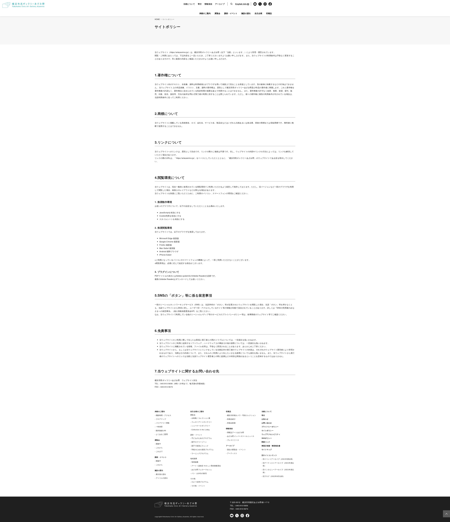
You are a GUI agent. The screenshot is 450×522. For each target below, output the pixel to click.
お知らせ (265, 419)
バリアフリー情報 (162, 423)
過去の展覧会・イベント (236, 450)
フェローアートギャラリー (201, 422)
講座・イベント (230, 13)
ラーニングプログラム (199, 453)
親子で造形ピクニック (199, 446)
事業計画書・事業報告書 (271, 446)
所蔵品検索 (231, 423)
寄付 (200, 4)
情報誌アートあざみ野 (235, 432)
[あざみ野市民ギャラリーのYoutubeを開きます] (231, 515)
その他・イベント (198, 486)
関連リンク (266, 442)
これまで (159, 451)
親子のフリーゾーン (199, 442)
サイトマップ (267, 450)
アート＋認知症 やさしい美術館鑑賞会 (206, 466)
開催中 (158, 444)
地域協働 (194, 462)
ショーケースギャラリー (200, 426)
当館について (189, 4)
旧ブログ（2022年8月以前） (274, 476)
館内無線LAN (161, 431)
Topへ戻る (445, 513)
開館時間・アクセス (163, 415)
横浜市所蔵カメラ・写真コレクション (241, 415)
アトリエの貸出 (162, 478)
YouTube (254, 4)
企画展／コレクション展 (200, 418)
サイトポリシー (267, 431)
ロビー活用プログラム (199, 482)
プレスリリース (233, 440)
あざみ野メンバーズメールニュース (240, 436)
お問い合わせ (267, 423)
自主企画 (258, 13)
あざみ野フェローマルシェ (201, 470)
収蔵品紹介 (231, 419)
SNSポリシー (267, 438)
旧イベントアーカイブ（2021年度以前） (278, 459)
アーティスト (232, 453)
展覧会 (217, 13)
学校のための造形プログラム (202, 450)
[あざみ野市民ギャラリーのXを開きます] (237, 515)
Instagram (264, 4)
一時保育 (159, 427)
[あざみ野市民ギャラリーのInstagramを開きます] (242, 515)
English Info (241, 4)
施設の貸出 (246, 13)
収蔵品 (269, 13)
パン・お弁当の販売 (199, 473)
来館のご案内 (205, 13)
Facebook (269, 4)
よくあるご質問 (162, 434)
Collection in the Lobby (200, 430)
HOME (157, 19)
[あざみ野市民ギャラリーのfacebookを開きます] (247, 515)
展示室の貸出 (161, 474)
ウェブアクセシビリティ (271, 434)
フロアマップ (161, 419)
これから (159, 448)
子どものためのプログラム (201, 438)
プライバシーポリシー (270, 427)
